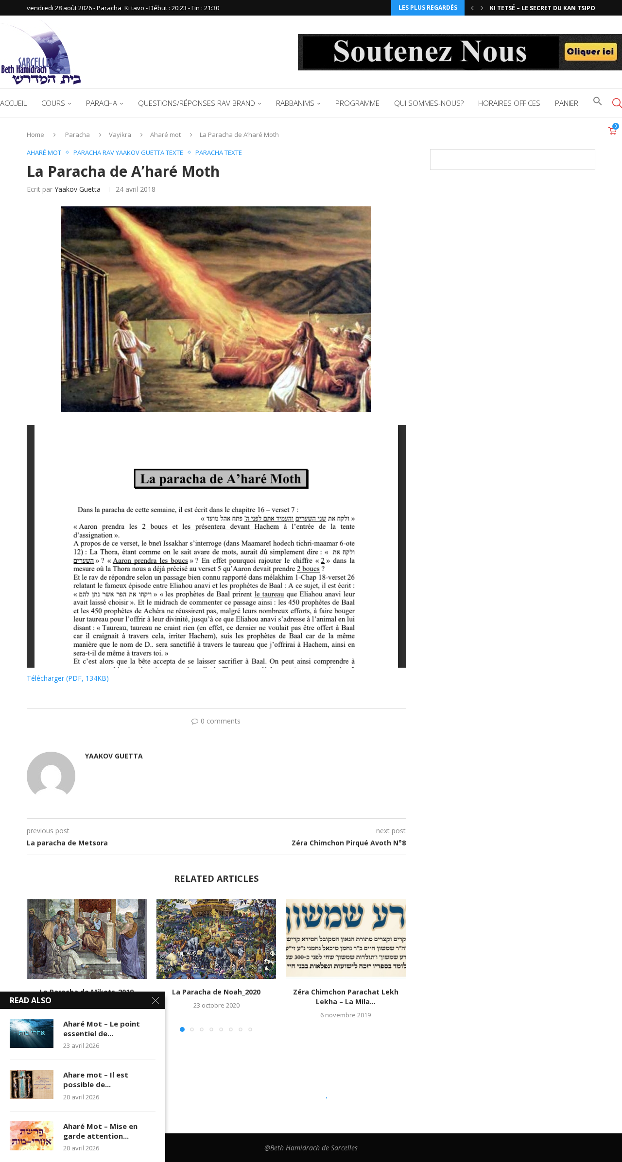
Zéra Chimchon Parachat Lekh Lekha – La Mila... (345, 996)
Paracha (101, 103)
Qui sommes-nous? (429, 103)
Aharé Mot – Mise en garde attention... (100, 1131)
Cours (53, 103)
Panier (566, 103)
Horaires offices (509, 103)
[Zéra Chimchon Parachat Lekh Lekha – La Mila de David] (346, 939)
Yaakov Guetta (77, 189)
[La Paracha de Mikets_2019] (87, 939)
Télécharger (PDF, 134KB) (68, 678)
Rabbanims (295, 103)
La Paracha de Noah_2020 (216, 991)
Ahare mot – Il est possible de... (95, 1079)
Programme (357, 103)
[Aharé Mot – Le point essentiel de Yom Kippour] (31, 1033)
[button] (472, 8)
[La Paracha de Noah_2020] (216, 939)
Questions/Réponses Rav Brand (196, 103)
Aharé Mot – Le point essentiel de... (101, 1028)
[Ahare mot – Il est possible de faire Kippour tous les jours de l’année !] (31, 1084)
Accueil (13, 103)
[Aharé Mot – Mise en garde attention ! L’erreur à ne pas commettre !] (31, 1135)
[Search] (617, 103)
